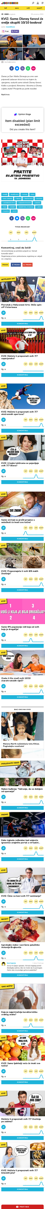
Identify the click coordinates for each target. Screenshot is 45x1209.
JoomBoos (10, 27)
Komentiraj (22, 324)
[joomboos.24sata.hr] (9, 3)
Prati (7, 31)
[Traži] (33, 3)
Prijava (5, 265)
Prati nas (24, 1207)
